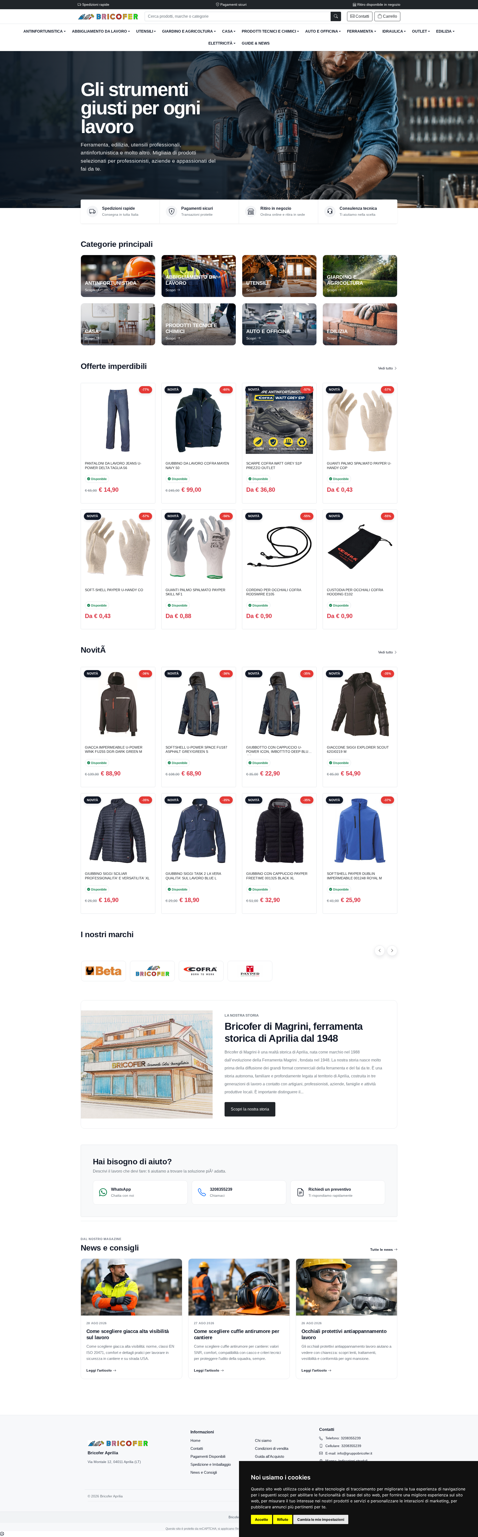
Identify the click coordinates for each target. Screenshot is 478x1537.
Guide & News (256, 43)
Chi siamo (263, 1440)
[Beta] (103, 971)
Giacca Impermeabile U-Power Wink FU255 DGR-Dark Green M (113, 749)
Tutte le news (381, 1250)
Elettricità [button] (220, 43)
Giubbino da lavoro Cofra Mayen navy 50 (197, 465)
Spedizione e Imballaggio (210, 1464)
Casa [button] (227, 31)
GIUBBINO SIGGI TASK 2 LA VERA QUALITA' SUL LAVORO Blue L (193, 876)
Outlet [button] (419, 31)
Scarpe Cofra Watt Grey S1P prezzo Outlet (274, 465)
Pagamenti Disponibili (207, 1456)
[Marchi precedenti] (379, 950)
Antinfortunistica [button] (43, 31)
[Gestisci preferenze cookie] (2, 1534)
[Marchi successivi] (392, 950)
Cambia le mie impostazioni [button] (320, 1519)
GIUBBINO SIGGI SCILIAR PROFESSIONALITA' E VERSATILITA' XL (117, 876)
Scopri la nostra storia (250, 1109)
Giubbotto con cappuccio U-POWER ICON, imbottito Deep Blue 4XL (278, 751)
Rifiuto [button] (282, 1519)
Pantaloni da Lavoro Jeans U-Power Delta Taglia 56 (113, 465)
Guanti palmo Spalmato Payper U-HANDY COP (359, 465)
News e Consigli (203, 1472)
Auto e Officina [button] (321, 31)
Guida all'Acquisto (269, 1456)
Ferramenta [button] (360, 31)
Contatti (196, 1448)
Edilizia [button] (444, 31)
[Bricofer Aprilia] (108, 16)
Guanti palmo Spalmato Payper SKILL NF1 (195, 592)
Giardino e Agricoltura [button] (187, 31)
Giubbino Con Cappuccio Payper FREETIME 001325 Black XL (276, 876)
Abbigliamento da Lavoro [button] (99, 31)
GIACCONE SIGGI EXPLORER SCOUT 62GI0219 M (358, 749)
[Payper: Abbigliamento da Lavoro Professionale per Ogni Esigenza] (250, 971)
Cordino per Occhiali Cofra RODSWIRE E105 (273, 592)
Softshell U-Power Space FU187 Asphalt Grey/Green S (196, 749)
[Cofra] (201, 971)
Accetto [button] (261, 1519)
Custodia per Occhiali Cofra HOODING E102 (355, 592)
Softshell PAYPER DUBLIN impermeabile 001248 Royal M (354, 876)
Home (195, 1440)
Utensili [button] (144, 31)
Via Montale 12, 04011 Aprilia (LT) (114, 1462)
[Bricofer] (152, 971)
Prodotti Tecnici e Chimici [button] (269, 31)
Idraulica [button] (392, 31)
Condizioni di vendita (271, 1448)
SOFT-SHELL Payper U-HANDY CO (114, 590)
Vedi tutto (386, 368)
